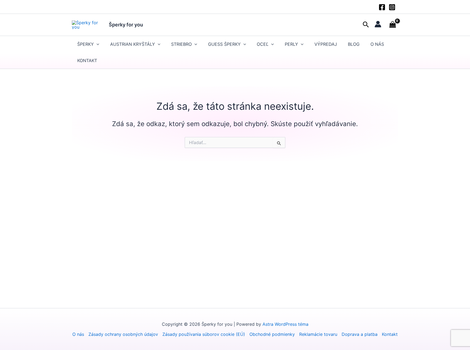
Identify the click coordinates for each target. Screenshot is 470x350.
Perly (291, 44)
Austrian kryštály (132, 44)
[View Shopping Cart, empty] (392, 25)
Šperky (85, 44)
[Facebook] (382, 7)
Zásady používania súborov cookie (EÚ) (203, 334)
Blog (354, 44)
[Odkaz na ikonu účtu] (378, 24)
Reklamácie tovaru (318, 334)
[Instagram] (392, 7)
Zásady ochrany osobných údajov (123, 334)
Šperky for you (126, 25)
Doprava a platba (360, 334)
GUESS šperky (224, 44)
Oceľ (262, 44)
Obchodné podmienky (272, 334)
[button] (366, 24)
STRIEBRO (181, 44)
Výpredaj (325, 44)
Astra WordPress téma (285, 324)
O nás (377, 44)
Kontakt (87, 60)
